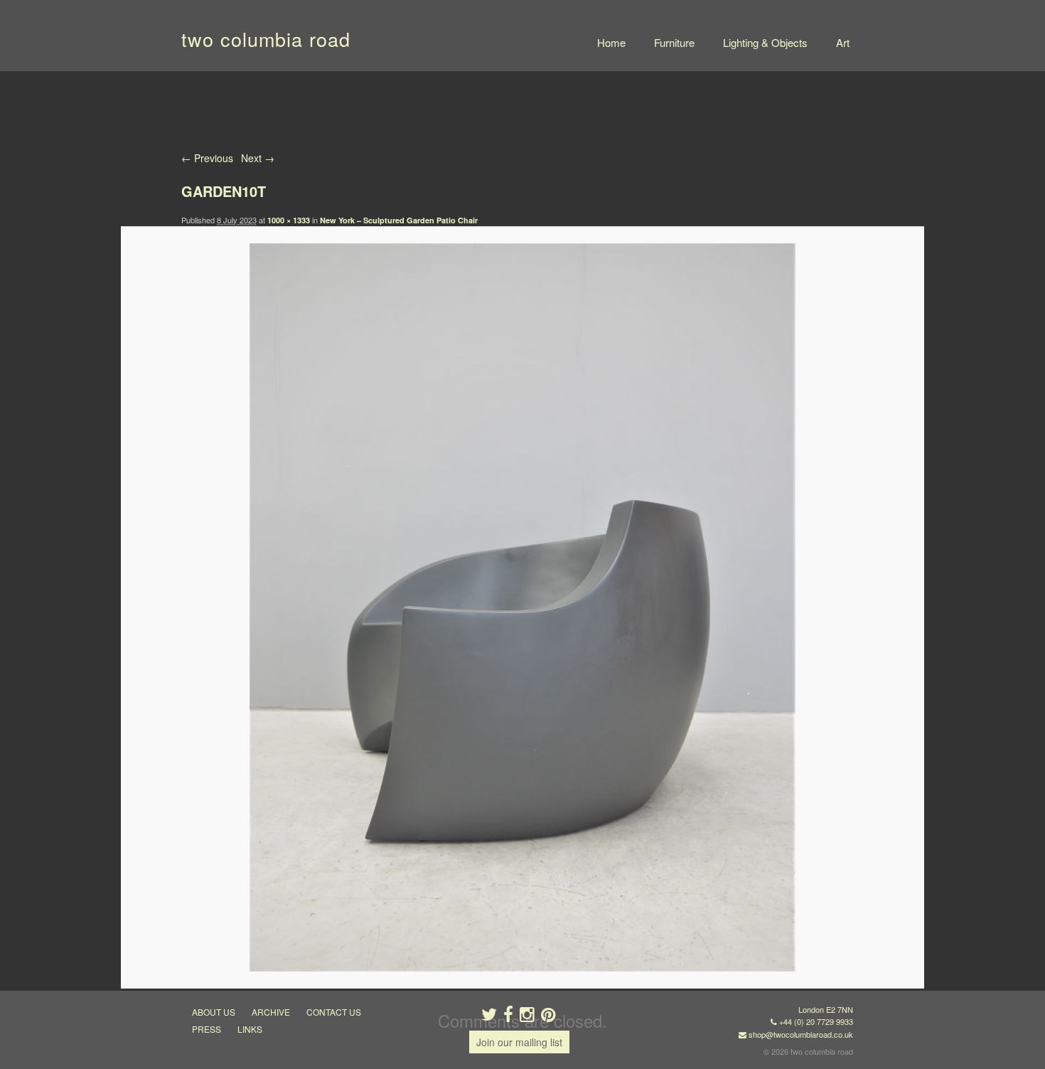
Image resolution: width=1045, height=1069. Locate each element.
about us (213, 1012)
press (206, 1029)
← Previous (207, 158)
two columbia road (265, 39)
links (249, 1029)
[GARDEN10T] (522, 607)
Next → (257, 158)
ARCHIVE (271, 1012)
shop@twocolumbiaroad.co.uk (801, 1034)
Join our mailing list (519, 1042)
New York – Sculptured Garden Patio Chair (399, 220)
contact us (333, 1012)
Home (611, 42)
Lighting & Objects (765, 42)
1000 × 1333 (288, 220)
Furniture (674, 42)
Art (843, 42)
